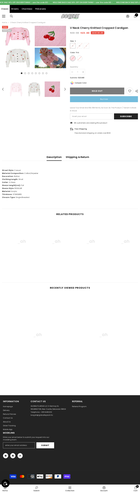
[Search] (11, 16)
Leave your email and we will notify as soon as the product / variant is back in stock (103, 109)
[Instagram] (5, 455)
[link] (18, 265)
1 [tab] (21, 73)
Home (4, 22)
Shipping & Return (77, 157)
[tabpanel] (17, 47)
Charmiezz (27, 9)
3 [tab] (29, 73)
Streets (15, 9)
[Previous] (3, 89)
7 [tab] (43, 73)
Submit (45, 445)
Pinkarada (40, 9)
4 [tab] (32, 73)
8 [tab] (46, 73)
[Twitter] (20, 455)
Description (54, 157)
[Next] (65, 89)
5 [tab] (36, 73)
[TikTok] (12, 455)
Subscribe (126, 116)
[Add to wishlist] (129, 91)
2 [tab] (25, 73)
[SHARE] (135, 91)
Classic (5, 9)
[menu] (3, 16)
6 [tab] (39, 73)
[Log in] (127, 16)
